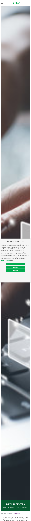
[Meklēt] (26, 3)
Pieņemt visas (15, 264)
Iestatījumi (15, 267)
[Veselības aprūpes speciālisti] (29, 3)
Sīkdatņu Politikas (5, 260)
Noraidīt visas (15, 270)
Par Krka (10, 513)
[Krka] (16, 3)
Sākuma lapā (4, 513)
